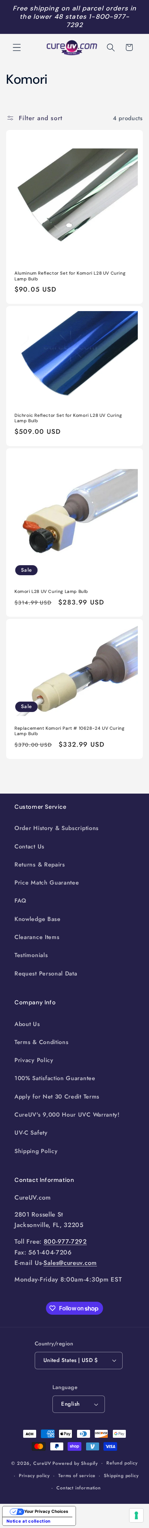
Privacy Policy (34, 1060)
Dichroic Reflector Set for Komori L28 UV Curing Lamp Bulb (68, 418)
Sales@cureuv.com (70, 1262)
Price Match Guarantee (46, 882)
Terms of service (76, 1475)
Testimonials (31, 955)
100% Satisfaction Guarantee (54, 1078)
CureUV (42, 1462)
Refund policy (121, 1462)
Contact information (78, 1487)
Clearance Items (36, 937)
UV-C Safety (31, 1132)
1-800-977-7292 (97, 20)
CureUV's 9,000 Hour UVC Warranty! (67, 1114)
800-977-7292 (65, 1241)
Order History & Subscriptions (56, 828)
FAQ (20, 900)
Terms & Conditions (41, 1042)
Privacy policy (34, 1475)
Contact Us (29, 846)
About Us (27, 1024)
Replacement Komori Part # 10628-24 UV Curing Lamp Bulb (69, 731)
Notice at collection (29, 1521)
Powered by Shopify (75, 1462)
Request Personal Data (45, 973)
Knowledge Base (37, 919)
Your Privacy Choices (46, 1511)
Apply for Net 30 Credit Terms (56, 1096)
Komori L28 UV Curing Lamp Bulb (51, 591)
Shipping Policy (36, 1151)
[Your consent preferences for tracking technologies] (136, 1515)
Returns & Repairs (39, 864)
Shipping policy (121, 1475)
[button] (17, 47)
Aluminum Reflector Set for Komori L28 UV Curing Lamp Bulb (69, 276)
